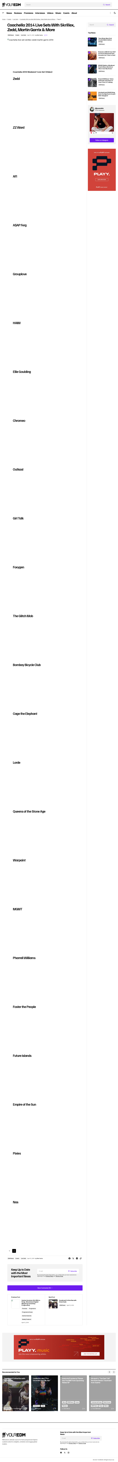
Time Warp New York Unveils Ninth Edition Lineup (105, 40)
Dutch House (107, 1402)
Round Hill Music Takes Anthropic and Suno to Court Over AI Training (106, 80)
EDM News (11, 35)
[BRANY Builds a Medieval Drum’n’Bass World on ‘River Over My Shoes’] (92, 69)
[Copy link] (81, 1258)
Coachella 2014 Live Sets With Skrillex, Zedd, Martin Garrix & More (37, 19)
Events (9, 19)
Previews (24, 1308)
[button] (3, 13)
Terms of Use (59, 1276)
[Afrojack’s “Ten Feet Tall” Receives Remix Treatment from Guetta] (102, 1393)
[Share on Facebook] (69, 1258)
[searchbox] (63, 4)
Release (65, 1406)
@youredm (99, 108)
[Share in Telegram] (77, 1258)
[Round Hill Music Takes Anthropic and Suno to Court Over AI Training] (92, 82)
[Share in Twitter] (73, 1258)
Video (42, 1406)
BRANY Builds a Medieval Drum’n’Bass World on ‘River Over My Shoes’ (106, 67)
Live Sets (15, 19)
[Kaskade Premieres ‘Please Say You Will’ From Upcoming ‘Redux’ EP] (73, 1393)
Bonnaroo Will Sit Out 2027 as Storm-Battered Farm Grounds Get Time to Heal (107, 53)
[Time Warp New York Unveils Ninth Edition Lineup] (92, 42)
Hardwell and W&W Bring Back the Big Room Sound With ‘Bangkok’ (106, 94)
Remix (106, 1406)
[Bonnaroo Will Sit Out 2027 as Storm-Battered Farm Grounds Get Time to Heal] (92, 55)
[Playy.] (59, 1347)
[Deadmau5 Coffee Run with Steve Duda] (63, 1309)
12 (46, 35)
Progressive (32, 1308)
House (77, 1402)
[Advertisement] (102, 170)
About (64, 1402)
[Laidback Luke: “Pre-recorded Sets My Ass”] (44, 1393)
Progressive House (27, 1312)
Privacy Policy (49, 1276)
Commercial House (97, 1402)
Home (4, 19)
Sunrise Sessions (26, 1315)
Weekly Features (26, 1319)
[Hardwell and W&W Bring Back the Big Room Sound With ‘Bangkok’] (92, 96)
